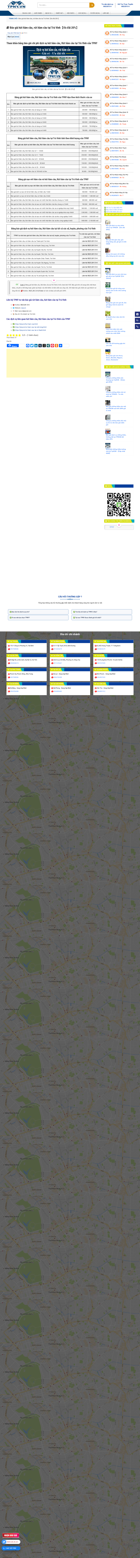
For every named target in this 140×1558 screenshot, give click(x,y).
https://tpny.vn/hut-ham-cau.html (26, 324)
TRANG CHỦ (26, 13)
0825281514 (107, 6)
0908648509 (115, 97)
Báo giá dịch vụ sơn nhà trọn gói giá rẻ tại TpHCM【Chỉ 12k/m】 (116, 276)
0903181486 (115, 35)
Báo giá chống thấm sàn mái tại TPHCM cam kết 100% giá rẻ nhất (116, 408)
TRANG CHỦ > (13, 18)
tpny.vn (23, 308)
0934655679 (101, 649)
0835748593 (115, 88)
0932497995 (115, 115)
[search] (91, 5)
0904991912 (115, 44)
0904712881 (115, 106)
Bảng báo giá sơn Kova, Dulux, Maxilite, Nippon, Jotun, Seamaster (114, 358)
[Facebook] (137, 314)
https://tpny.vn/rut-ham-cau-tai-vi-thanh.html (30, 330)
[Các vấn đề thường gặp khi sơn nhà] (107, 339)
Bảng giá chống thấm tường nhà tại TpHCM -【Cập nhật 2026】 (116, 451)
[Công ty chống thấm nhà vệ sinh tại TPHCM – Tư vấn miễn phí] (107, 388)
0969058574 (14, 663)
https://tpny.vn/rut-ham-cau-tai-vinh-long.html (30, 327)
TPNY (112, 527)
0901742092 (115, 168)
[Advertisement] (53, 364)
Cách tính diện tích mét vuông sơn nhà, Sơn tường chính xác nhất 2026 (115, 331)
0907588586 (14, 649)
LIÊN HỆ (106, 13)
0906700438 (115, 133)
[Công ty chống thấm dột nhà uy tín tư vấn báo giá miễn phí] (107, 417)
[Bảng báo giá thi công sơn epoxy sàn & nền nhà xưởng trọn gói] (107, 284)
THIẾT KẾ (60, 13)
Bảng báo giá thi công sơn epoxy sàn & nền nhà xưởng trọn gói (116, 290)
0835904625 (115, 70)
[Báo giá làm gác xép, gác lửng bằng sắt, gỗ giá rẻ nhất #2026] (107, 236)
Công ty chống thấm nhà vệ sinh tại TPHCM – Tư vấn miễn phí (115, 394)
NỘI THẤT (71, 13)
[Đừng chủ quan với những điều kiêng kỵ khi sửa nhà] (107, 250)
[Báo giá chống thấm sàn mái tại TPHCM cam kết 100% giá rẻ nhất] (107, 402)
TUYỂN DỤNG (95, 13)
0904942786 (115, 61)
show (17, 37)
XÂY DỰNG (82, 13)
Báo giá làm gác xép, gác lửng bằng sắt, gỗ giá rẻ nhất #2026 (116, 242)
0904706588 (115, 160)
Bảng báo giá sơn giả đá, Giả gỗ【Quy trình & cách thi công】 (116, 305)
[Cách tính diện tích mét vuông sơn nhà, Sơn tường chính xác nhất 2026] (107, 325)
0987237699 (101, 663)
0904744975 (115, 151)
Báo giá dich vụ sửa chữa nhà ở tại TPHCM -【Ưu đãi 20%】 (115, 227)
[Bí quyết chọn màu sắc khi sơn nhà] (107, 313)
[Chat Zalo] (137, 320)
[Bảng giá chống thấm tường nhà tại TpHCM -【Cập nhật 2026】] (107, 445)
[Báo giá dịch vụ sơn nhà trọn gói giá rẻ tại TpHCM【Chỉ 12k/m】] (107, 270)
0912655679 (115, 195)
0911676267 (58, 663)
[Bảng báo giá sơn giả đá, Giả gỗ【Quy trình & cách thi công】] (107, 299)
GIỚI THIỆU (38, 13)
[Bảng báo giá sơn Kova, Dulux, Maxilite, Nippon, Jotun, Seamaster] (107, 352)
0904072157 (115, 79)
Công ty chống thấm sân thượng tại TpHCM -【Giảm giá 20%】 (115, 380)
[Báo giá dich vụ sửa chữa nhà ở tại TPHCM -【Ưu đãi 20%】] (107, 221)
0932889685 (115, 124)
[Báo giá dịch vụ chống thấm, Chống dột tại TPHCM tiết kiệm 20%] (107, 431)
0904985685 (58, 691)
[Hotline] (137, 326)
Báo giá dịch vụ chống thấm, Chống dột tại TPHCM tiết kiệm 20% (116, 437)
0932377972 (115, 142)
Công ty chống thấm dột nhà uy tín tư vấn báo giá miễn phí (116, 423)
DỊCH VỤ (49, 13)
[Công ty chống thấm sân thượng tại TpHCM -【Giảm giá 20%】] (107, 374)
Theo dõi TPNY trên (13, 33)
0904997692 (115, 52)
